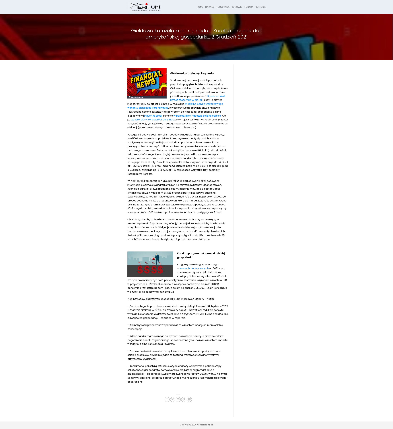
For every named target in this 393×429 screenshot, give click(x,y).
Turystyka (223, 6)
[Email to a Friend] (178, 399)
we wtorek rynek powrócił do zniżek (152, 119)
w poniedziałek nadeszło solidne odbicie (197, 116)
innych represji (153, 116)
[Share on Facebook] (167, 399)
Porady (248, 6)
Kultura (261, 6)
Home (200, 6)
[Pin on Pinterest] (183, 399)
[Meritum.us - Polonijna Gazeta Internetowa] (145, 7)
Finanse (209, 6)
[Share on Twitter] (172, 399)
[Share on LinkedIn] (189, 399)
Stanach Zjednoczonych (194, 268)
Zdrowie (237, 6)
